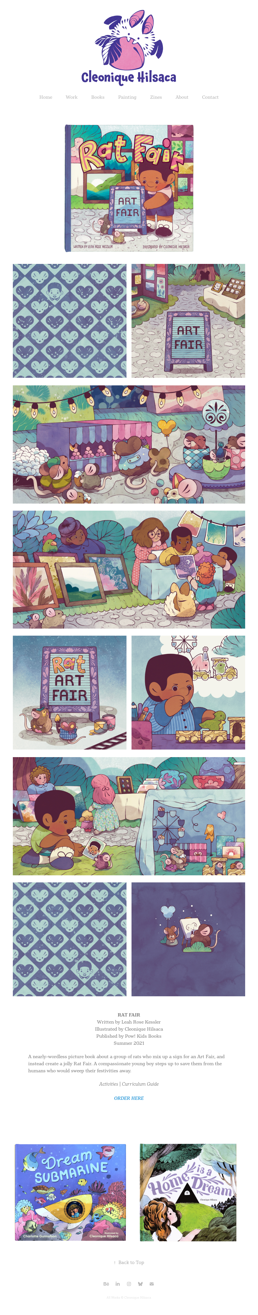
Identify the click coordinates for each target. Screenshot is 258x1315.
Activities (108, 1084)
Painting (127, 97)
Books (98, 97)
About (182, 97)
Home (45, 97)
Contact (210, 97)
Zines (156, 97)
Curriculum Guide (140, 1084)
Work (72, 97)
